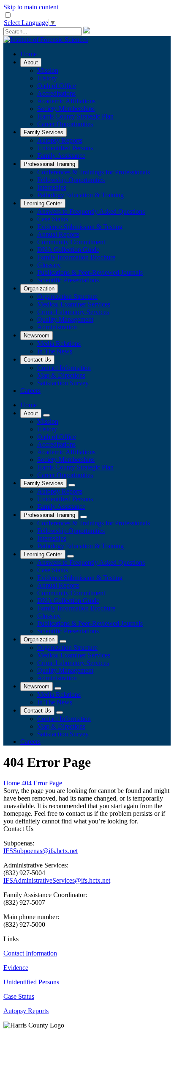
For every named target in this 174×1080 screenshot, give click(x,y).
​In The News (54, 351)
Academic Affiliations (66, 101)
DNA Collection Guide (68, 249)
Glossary (49, 264)
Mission (47, 70)
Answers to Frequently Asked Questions (91, 211)
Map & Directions (61, 375)
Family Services (43, 132)
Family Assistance (61, 155)
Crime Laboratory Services (73, 311)
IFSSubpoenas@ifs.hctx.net (40, 850)
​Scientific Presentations (68, 280)
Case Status (52, 219)
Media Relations (59, 343)
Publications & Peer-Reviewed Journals (90, 272)
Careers (30, 390)
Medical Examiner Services (73, 304)
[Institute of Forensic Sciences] (45, 39)
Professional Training (49, 164)
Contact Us (37, 359)
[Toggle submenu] (46, 415)
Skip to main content (30, 7)
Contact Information (64, 367)
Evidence (15, 967)
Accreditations (56, 93)
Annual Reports (58, 234)
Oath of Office (56, 85)
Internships (51, 187)
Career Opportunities (65, 123)
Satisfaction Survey (63, 383)
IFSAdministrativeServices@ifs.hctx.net (56, 880)
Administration (57, 327)
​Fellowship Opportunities (71, 179)
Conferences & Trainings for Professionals (93, 172)
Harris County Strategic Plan (75, 116)
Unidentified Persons (65, 148)
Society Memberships (66, 108)
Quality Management (65, 319)
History (47, 78)
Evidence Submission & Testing (79, 226)
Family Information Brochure (76, 257)
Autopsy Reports (59, 140)
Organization (39, 288)
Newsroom (36, 335)
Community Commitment (71, 242)
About (31, 62)
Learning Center (43, 203)
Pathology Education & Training (80, 195)
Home (28, 54)
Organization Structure (67, 296)
